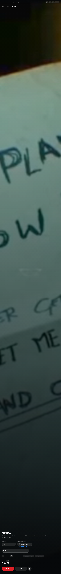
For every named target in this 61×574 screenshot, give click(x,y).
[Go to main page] (5, 2)
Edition (3, 548)
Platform (4, 541)
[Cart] (49, 2)
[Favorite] (46, 2)
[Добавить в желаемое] (30, 569)
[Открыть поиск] (52, 2)
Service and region (21, 541)
